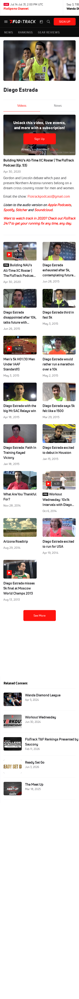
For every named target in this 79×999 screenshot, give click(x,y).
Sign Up (39, 139)
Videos (21, 106)
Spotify (8, 210)
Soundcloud (43, 210)
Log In (53, 149)
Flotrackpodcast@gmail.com (49, 196)
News (58, 106)
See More (39, 615)
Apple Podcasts (59, 205)
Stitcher (21, 210)
